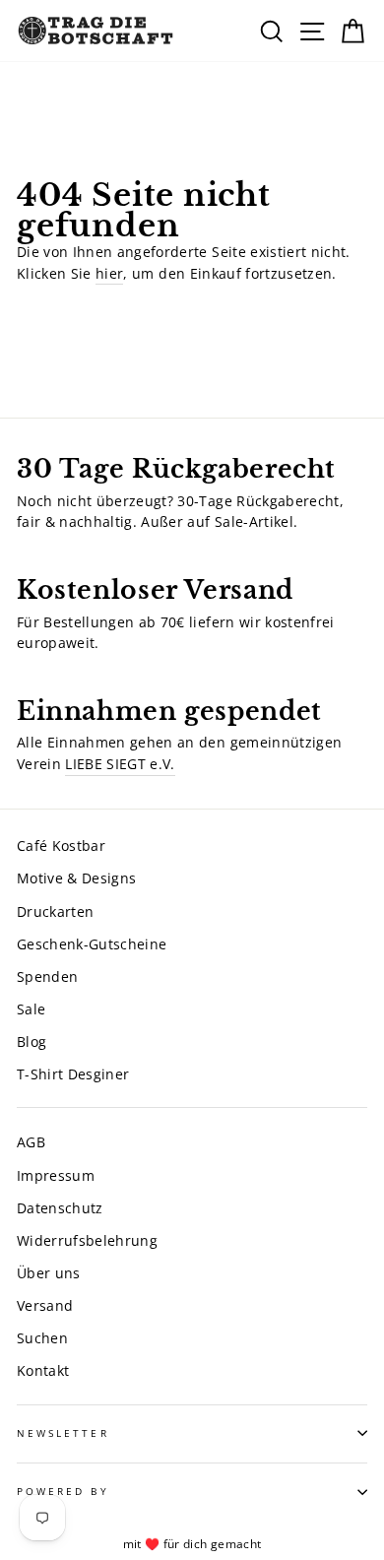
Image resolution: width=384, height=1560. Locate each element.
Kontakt (43, 1370)
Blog (31, 1041)
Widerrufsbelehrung (87, 1240)
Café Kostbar (61, 845)
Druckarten (55, 911)
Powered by (63, 1491)
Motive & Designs (76, 878)
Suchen (42, 1338)
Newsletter (63, 1433)
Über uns (49, 1273)
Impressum (56, 1175)
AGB (31, 1142)
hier (109, 273)
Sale (31, 1009)
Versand (45, 1305)
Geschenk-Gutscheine (91, 944)
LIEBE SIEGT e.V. (119, 763)
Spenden (47, 976)
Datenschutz (60, 1208)
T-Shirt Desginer (73, 1074)
